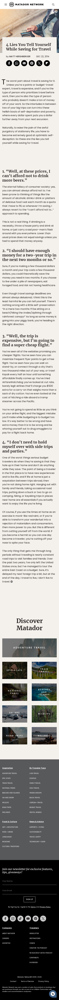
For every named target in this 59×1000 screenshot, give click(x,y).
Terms (34, 520)
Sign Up (47, 512)
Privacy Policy (47, 520)
